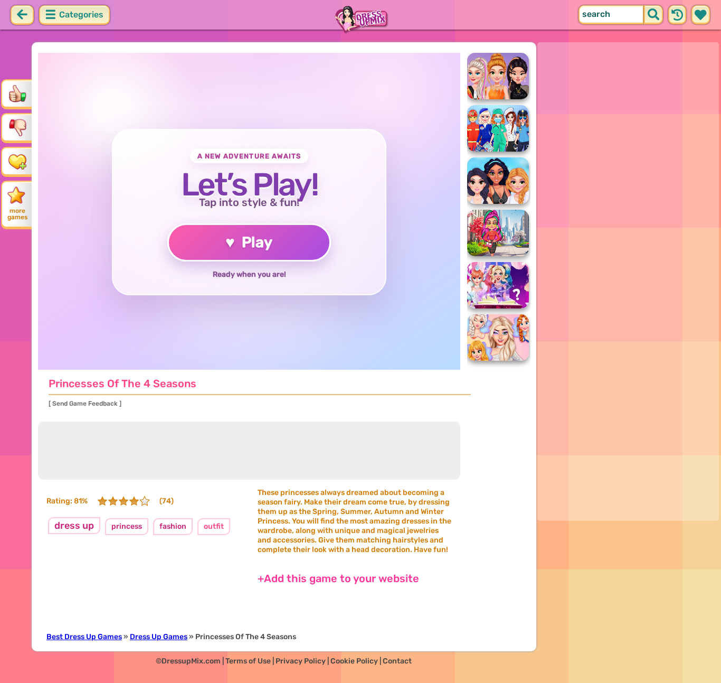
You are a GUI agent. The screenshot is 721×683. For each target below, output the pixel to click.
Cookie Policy (354, 661)
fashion (172, 526)
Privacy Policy (301, 661)
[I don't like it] (17, 127)
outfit (214, 526)
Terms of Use (248, 661)
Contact (397, 661)
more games (17, 214)
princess (126, 526)
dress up (74, 525)
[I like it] (17, 93)
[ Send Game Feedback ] (85, 403)
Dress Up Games (158, 636)
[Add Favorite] (17, 161)
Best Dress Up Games (84, 636)
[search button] (653, 14)
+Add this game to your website (338, 578)
